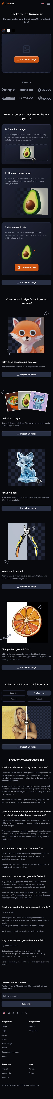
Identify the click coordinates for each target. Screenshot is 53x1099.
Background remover (10, 1052)
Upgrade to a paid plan (11, 882)
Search (32, 1026)
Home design (7, 1043)
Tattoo (4, 1039)
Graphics (13, 693)
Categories (33, 1031)
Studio (4, 1056)
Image (4, 1026)
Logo (4, 1031)
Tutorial (5, 1069)
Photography (39, 693)
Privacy (32, 1069)
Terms (31, 1073)
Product (14, 699)
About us (5, 1077)
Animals (39, 699)
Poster (4, 1048)
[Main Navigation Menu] (48, 4)
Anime (4, 1035)
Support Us (6, 1073)
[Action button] (3, 30)
